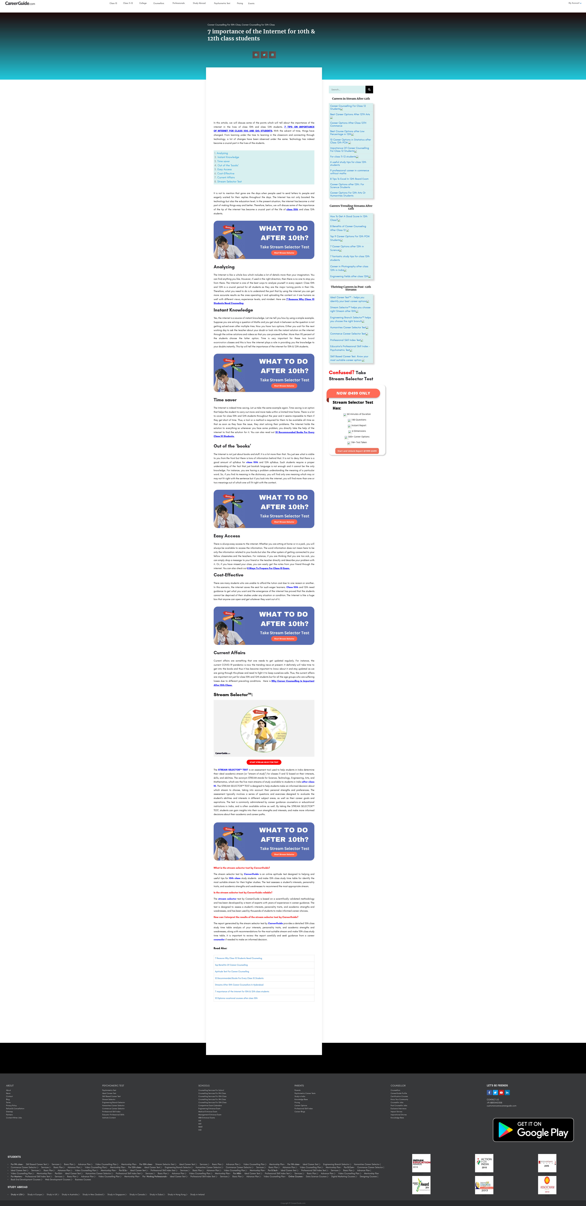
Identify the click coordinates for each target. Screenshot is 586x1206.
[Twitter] (495, 1092)
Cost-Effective (225, 173)
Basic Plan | (69, 1164)
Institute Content (109, 1118)
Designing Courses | (369, 1176)
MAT (199, 1124)
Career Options (301, 1105)
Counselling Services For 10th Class (212, 1096)
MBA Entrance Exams (206, 1118)
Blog (8, 1099)
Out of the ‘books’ (228, 165)
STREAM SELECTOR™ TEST (233, 769)
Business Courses (83, 1179)
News (8, 1093)
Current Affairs (226, 177)
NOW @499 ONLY (353, 393)
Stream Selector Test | (165, 1164)
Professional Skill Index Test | (164, 1170)
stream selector (227, 898)
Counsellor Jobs (397, 1102)
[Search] (369, 89)
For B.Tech (272, 1170)
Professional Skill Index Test (345, 339)
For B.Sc (123, 1170)
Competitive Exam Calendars (210, 1105)
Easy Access (224, 169)
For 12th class (134, 1167)
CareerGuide (251, 874)
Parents (297, 1090)
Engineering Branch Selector (113, 1102)
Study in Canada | (138, 1194)
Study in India (300, 1096)
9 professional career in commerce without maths (349, 172)
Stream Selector (108, 1099)
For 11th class (293, 1164)
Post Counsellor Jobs (399, 1105)
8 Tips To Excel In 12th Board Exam (349, 178)
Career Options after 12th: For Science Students (347, 186)
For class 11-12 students (343, 156)
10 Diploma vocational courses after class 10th (236, 998)
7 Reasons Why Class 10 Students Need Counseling (238, 958)
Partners (9, 1115)
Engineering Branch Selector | (337, 1164)
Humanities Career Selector (113, 1105)
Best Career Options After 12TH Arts (350, 114)
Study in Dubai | (157, 1194)
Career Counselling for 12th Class (258, 24)
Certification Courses (399, 1096)
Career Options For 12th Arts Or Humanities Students (347, 194)
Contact (9, 1096)
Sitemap (9, 1112)
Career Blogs (300, 1112)
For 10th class (145, 1164)
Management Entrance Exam (209, 1115)
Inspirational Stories (399, 1115)
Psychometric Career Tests (305, 1093)
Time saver (223, 161)
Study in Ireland (197, 1194)
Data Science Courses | (317, 1176)
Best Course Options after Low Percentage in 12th (347, 133)
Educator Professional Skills (113, 1115)
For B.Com (349, 1167)
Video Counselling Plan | (106, 1164)
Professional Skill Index (111, 1112)
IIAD (200, 1130)
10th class (235, 878)
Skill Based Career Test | (37, 1164)
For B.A (58, 1173)
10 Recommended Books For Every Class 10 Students (239, 978)
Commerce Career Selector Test (348, 333)
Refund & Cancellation (15, 1108)
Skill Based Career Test (111, 1096)
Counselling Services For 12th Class (212, 1102)
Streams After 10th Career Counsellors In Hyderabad (239, 984)
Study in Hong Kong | (177, 1194)
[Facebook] (489, 1092)
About (8, 1090)
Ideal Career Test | (187, 1164)
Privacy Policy (11, 1105)
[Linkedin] (507, 1092)
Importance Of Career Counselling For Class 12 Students (349, 149)
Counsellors (395, 1090)
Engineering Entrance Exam (209, 1108)
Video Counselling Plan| (96, 1167)
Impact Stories (396, 1112)
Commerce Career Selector (113, 1108)
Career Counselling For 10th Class (224, 24)
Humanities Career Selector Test (348, 327)
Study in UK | (52, 1194)
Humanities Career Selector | (367, 1164)
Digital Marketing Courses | (343, 1176)
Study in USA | (17, 1194)
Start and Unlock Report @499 (357, 450)
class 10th (292, 209)
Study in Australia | (70, 1194)
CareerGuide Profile (399, 1093)
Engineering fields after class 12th (349, 276)
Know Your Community (399, 1099)
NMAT (200, 1127)
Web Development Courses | (58, 1179)
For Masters (16, 1176)
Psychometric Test (109, 1090)
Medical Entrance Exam (207, 1112)
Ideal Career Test (109, 1093)
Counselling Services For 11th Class (212, 1099)
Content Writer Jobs (14, 1118)
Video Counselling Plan (274, 1176)
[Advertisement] (264, 95)
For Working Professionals (154, 1176)
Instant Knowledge (228, 157)
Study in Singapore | (116, 1194)
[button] (256, 54)
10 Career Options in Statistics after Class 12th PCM (350, 141)
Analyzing (222, 153)
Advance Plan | (85, 1164)
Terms (8, 1102)
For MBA (237, 1173)
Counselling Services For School (211, 1090)
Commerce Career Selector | (24, 1167)
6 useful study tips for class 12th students (348, 163)
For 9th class (16, 1164)
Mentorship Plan (128, 1164)
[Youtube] (501, 1092)
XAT (199, 1121)
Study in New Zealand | (93, 1194)
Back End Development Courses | (26, 1179)
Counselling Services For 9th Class (212, 1093)
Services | (56, 1164)
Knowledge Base (301, 1099)
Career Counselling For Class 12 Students (348, 107)
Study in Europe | (35, 1194)
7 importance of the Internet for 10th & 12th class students (242, 991)
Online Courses (295, 1176)
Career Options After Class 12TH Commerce (348, 124)
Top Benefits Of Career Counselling (231, 965)
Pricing (297, 1102)
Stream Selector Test (229, 181)
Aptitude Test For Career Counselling (232, 971)
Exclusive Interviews (398, 1108)
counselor (219, 939)
